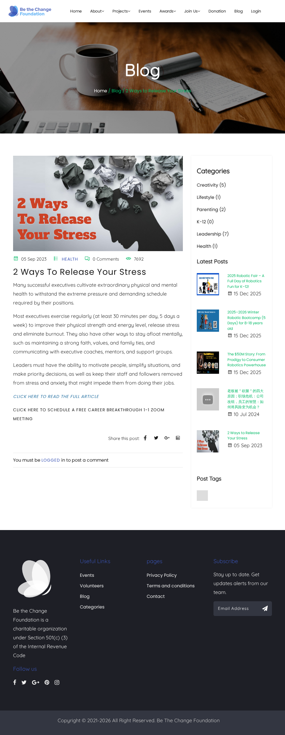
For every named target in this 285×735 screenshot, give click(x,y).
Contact (156, 596)
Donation (217, 11)
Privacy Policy (162, 575)
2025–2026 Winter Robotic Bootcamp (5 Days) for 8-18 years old (246, 320)
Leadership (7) (213, 234)
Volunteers (92, 586)
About (96, 11)
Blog (238, 11)
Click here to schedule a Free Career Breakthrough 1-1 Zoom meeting (88, 414)
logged (50, 460)
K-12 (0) (205, 222)
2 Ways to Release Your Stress (79, 272)
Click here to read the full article (56, 396)
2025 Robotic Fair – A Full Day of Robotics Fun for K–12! (245, 281)
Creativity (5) (211, 185)
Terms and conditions (171, 586)
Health (69, 259)
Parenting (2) (211, 209)
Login (256, 11)
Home (76, 11)
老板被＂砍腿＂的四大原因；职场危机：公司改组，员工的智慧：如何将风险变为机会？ (245, 399)
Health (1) (207, 246)
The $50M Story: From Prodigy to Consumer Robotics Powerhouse (246, 360)
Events (145, 11)
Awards (166, 11)
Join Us (191, 11)
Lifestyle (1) (209, 197)
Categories (92, 607)
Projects (120, 11)
